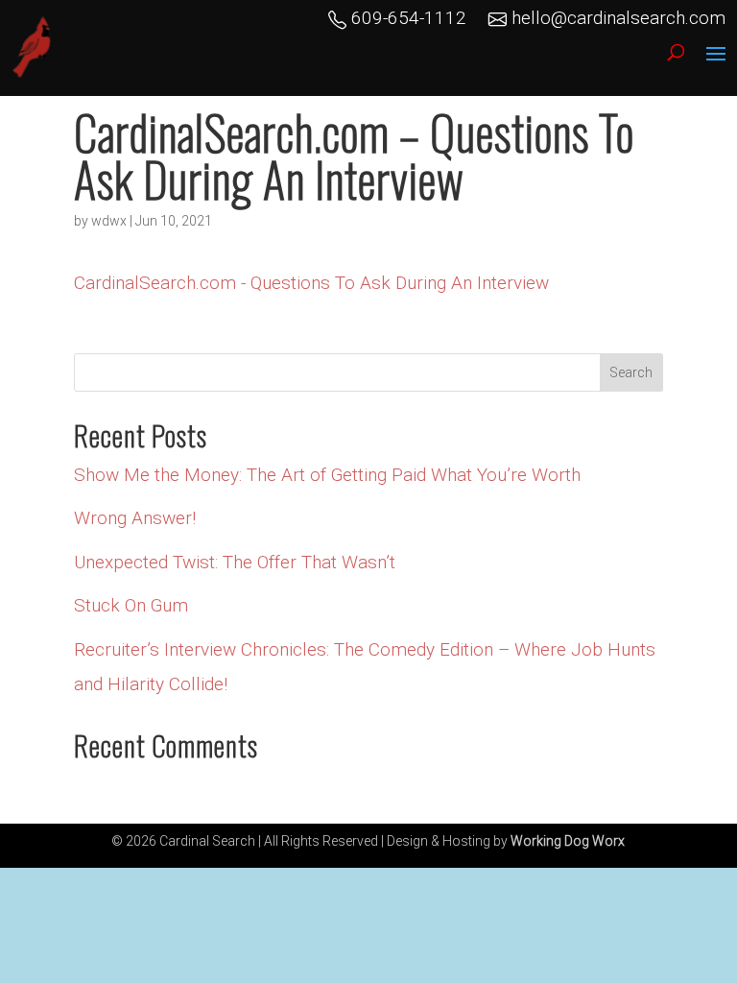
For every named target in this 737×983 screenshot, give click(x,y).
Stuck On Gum (131, 605)
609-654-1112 (406, 18)
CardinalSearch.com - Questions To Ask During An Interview (311, 283)
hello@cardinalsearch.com (616, 18)
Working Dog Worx (568, 841)
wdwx (109, 220)
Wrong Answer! (135, 518)
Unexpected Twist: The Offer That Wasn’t (234, 562)
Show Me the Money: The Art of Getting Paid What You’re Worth (327, 475)
